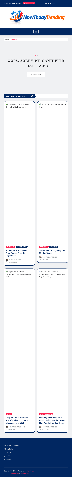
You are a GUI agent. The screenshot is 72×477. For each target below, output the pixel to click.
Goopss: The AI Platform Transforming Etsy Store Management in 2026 (17, 420)
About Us (7, 456)
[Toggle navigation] (36, 31)
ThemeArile (25, 474)
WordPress (30, 471)
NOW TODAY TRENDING (17, 260)
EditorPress (14, 474)
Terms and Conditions (11, 445)
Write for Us (8, 459)
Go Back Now (36, 74)
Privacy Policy (9, 449)
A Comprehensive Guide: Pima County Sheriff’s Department (17, 253)
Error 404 (14, 39)
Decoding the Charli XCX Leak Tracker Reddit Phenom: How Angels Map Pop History (52, 420)
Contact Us (7, 452)
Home (7, 39)
